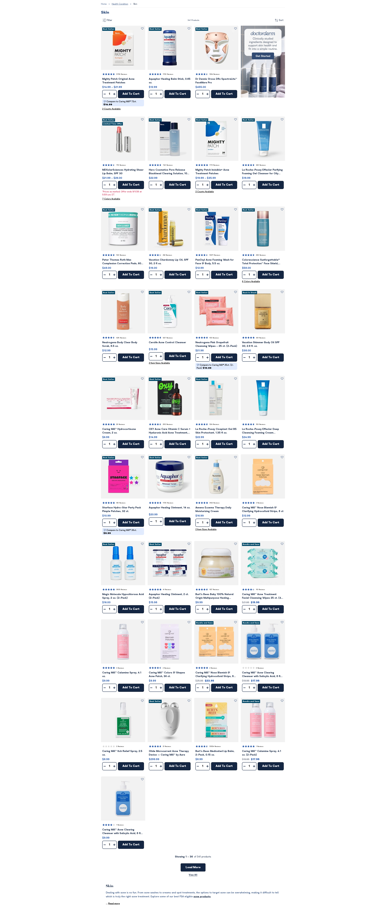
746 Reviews (168, 165)
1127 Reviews (214, 590)
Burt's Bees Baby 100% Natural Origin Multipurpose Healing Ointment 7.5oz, (214, 596)
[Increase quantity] (114, 94)
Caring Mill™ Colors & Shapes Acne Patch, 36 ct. (167, 674)
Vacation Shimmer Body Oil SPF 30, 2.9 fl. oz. (261, 344)
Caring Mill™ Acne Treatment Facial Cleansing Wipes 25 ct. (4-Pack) (262, 596)
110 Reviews (260, 590)
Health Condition (120, 4)
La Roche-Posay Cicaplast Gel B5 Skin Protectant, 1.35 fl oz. (216, 431)
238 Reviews (261, 255)
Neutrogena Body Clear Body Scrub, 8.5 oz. (119, 344)
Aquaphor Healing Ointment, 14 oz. (169, 507)
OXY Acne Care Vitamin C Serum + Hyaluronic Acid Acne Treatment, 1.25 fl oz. (169, 431)
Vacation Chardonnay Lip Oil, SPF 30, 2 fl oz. (168, 261)
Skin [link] (135, 4)
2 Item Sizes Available (159, 363)
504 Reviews (214, 424)
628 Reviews (121, 338)
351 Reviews (260, 338)
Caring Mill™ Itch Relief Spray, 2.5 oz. (122, 753)
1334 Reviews (214, 74)
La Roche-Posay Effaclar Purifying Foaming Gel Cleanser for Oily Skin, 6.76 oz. (262, 172)
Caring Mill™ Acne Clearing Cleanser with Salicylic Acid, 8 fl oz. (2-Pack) (261, 674)
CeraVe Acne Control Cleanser (167, 342)
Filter (109, 20)
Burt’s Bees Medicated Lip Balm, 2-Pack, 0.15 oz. (214, 753)
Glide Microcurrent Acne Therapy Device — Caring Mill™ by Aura (169, 753)
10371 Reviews (214, 255)
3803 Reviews (121, 590)
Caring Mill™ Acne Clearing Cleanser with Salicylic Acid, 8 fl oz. (121, 831)
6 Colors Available (251, 281)
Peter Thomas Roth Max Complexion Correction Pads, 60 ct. (121, 261)
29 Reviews (120, 424)
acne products (202, 896)
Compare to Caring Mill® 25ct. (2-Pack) (215, 366)
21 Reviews (167, 746)
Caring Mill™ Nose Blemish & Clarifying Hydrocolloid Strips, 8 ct (262, 509)
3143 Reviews (214, 503)
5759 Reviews (121, 74)
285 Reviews (168, 424)
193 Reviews (260, 424)
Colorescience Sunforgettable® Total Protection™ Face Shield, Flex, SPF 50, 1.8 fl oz (261, 261)
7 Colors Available (111, 199)
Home (104, 4)
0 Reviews (260, 668)
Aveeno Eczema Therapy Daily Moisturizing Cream (213, 509)
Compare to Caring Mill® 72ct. (119, 103)
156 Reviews (121, 255)
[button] (123, 48)
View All (193, 875)
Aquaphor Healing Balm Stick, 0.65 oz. (169, 81)
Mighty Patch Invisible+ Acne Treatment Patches (212, 172)
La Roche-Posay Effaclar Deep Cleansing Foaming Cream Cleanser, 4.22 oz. (260, 431)
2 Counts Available (111, 109)
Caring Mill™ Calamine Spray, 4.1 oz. (121, 674)
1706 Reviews (168, 74)
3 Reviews (120, 668)
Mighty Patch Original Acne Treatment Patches (118, 81)
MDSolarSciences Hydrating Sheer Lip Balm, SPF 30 (123, 172)
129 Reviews (120, 503)
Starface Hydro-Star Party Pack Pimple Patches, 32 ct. (121, 509)
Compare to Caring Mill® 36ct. (120, 531)
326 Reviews (261, 165)
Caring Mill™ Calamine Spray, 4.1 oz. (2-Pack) (261, 753)
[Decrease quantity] (105, 94)
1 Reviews (259, 746)
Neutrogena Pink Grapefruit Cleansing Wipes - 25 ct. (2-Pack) (216, 344)
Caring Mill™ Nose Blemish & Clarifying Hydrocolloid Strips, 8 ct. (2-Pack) (214, 674)
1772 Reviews (214, 165)
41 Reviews (167, 590)
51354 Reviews (215, 746)
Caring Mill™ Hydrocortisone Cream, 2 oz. (119, 431)
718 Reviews (121, 165)
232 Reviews (167, 255)
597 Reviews (168, 338)
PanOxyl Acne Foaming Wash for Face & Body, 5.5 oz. (214, 261)
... (113, 903)
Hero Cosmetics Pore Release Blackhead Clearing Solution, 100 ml (169, 172)
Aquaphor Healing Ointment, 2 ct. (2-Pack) (169, 596)
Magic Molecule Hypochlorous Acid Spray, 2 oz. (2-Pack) (123, 596)
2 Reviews (260, 503)
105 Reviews (214, 338)
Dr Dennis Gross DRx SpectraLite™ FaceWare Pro (216, 81)
